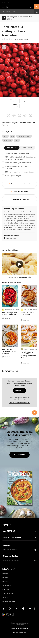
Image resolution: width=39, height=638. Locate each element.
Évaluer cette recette (21, 39)
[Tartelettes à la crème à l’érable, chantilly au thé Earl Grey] (29, 336)
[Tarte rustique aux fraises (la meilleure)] (10, 296)
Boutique (5, 577)
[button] (36, 6)
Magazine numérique (9, 601)
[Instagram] (17, 608)
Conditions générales (19, 632)
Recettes (5, 574)
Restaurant (5, 581)
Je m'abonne (20, 455)
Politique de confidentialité (20, 628)
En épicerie (5, 589)
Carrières (5, 597)
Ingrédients (11, 148)
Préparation (27, 148)
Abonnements (6, 585)
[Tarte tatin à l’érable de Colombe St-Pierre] (10, 336)
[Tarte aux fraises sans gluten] (29, 296)
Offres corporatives (8, 593)
